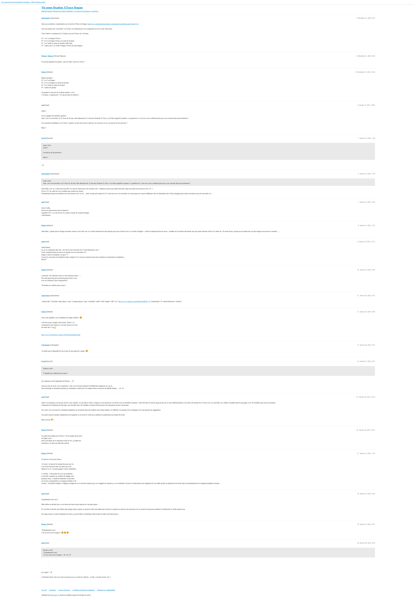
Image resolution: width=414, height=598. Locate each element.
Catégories (52, 590)
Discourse (54, 595)
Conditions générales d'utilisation (83, 590)
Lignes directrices (64, 590)
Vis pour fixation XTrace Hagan (62, 7)
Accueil (44, 590)
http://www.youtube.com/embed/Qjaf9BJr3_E (134, 301)
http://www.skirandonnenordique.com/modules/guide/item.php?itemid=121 (113, 24)
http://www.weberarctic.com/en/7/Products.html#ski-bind (60, 335)
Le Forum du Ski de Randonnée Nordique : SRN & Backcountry (23, 2)
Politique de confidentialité (106, 590)
